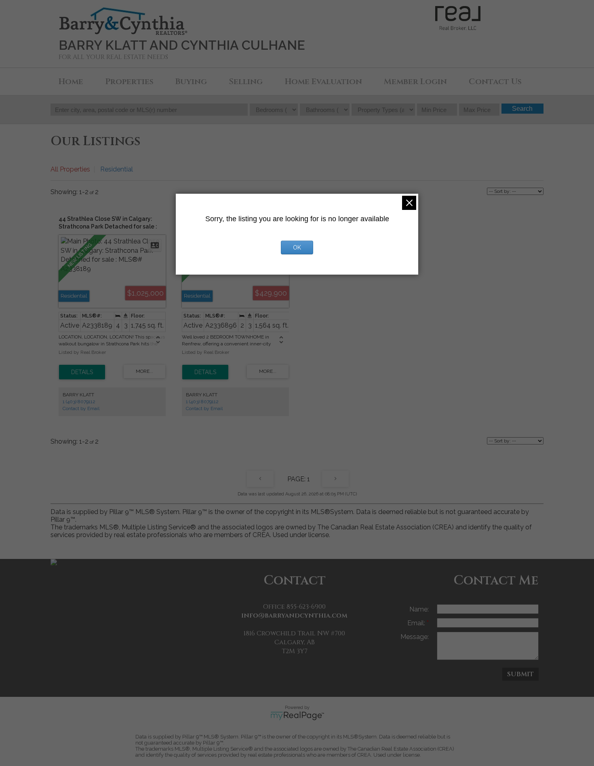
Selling (246, 81)
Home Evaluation (323, 81)
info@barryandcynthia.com (294, 615)
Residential (116, 169)
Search (522, 108)
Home (71, 81)
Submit (520, 674)
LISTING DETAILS (82, 372)
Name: (419, 609)
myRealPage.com (297, 716)
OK (297, 247)
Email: (417, 623)
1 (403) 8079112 (79, 401)
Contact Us (495, 81)
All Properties (70, 169)
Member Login (415, 81)
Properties (129, 81)
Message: (414, 637)
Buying (191, 81)
